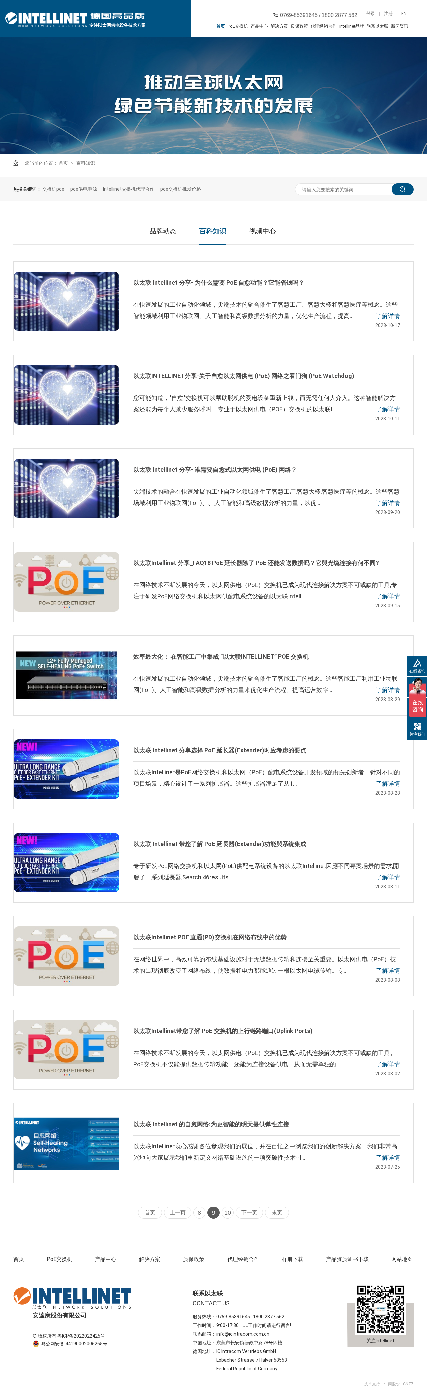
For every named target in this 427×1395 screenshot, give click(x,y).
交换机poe (53, 189)
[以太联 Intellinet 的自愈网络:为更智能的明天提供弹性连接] (66, 1143)
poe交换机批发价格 (180, 189)
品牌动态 (163, 231)
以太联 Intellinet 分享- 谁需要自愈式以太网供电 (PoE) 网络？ (215, 469)
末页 (277, 1212)
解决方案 (279, 26)
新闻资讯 (399, 26)
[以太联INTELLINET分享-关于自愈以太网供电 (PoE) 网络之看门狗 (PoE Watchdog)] (66, 394)
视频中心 (262, 231)
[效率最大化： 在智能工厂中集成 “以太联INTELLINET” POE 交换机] (66, 675)
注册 (388, 14)
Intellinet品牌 (351, 26)
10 (227, 1212)
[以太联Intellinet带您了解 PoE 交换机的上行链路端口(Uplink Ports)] (66, 1049)
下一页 (249, 1212)
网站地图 (402, 1259)
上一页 (178, 1212)
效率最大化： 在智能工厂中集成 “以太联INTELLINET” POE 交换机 (221, 656)
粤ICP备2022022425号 (81, 1336)
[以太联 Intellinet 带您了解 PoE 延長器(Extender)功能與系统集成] (66, 862)
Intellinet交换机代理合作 (128, 189)
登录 (370, 14)
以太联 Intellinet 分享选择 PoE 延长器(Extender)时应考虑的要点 (219, 750)
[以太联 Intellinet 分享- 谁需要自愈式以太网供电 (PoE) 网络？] (66, 488)
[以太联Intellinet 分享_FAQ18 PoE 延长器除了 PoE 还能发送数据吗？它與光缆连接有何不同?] (66, 581)
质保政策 (299, 26)
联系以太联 (377, 26)
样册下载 (292, 1259)
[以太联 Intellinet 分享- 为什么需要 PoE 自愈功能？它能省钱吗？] (66, 301)
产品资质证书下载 (347, 1259)
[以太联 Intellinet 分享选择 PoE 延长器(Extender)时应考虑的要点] (66, 769)
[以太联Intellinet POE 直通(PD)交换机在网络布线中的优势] (66, 956)
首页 (220, 26)
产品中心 (259, 26)
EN (404, 14)
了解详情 (388, 315)
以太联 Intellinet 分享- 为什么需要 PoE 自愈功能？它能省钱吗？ (218, 282)
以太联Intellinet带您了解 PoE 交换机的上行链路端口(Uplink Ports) (223, 1030)
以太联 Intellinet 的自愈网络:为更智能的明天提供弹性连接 (211, 1124)
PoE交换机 (238, 26)
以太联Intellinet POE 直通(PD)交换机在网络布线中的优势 (210, 937)
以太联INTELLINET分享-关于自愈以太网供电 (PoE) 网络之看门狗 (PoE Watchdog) (243, 375)
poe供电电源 (83, 189)
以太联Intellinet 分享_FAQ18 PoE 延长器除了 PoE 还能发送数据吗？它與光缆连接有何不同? (256, 562)
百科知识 (85, 163)
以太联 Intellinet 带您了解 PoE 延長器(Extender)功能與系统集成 (219, 843)
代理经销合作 (324, 26)
